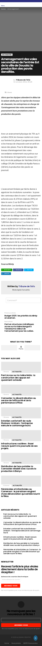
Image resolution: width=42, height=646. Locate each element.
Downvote (32, 347)
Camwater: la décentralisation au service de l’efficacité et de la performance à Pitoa (18, 400)
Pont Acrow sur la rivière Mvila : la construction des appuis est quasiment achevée (18, 378)
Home (6, 643)
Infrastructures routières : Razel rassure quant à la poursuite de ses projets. (19, 446)
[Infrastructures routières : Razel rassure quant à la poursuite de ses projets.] (21, 435)
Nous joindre (16, 643)
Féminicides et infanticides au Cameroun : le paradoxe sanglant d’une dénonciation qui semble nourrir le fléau (20, 493)
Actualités (17, 372)
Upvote (9, 347)
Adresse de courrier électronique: (14, 577)
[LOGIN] (39, 4)
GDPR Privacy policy (30, 643)
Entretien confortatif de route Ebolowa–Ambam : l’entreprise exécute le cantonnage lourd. (17, 423)
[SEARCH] (34, 4)
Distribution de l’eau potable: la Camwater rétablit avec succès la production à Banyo (18, 469)
